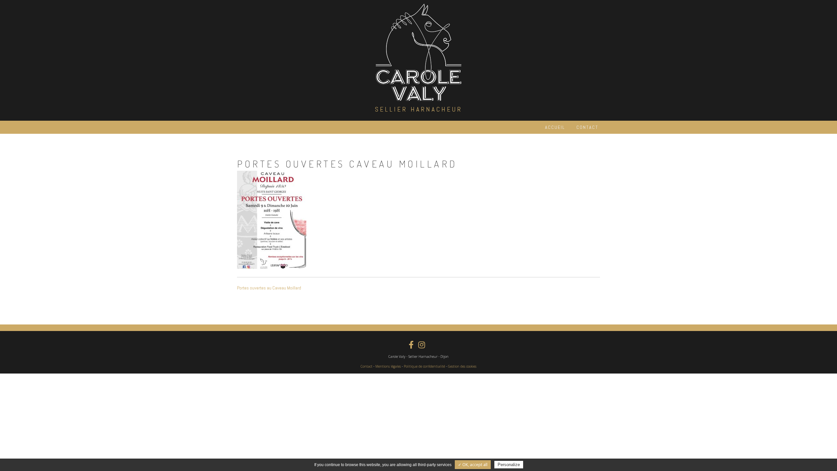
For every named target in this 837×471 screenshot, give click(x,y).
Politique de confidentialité (424, 366)
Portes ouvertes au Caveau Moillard (269, 288)
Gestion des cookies (462, 366)
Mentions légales (388, 366)
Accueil (555, 127)
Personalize (509, 464)
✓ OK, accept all (472, 464)
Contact (587, 127)
